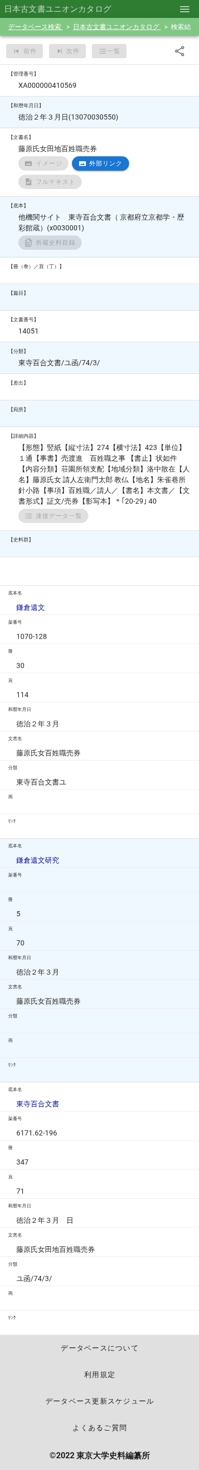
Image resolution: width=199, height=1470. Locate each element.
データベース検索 (35, 27)
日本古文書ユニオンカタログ (117, 27)
